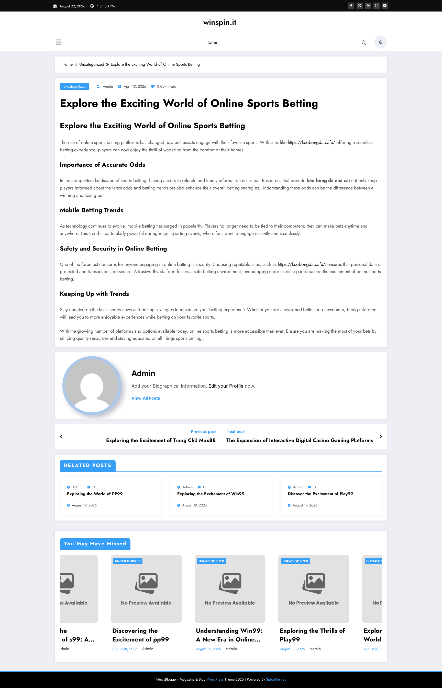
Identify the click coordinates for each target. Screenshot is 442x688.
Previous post (203, 431)
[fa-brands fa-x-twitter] (360, 6)
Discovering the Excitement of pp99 (89, 635)
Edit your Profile (226, 386)
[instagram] (376, 6)
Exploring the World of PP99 (95, 494)
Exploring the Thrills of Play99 (261, 635)
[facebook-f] (351, 6)
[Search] (364, 43)
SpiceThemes (276, 679)
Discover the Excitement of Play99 (320, 494)
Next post (235, 431)
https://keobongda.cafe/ (311, 142)
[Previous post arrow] (61, 437)
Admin (108, 86)
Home (211, 42)
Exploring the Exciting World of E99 (344, 635)
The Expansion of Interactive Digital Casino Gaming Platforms (299, 440)
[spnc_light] (380, 42)
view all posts (145, 398)
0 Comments (166, 86)
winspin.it (219, 22)
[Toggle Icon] (58, 43)
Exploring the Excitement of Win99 (211, 494)
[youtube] (385, 6)
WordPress (215, 679)
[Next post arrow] (380, 437)
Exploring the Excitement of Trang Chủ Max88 (161, 440)
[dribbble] (368, 6)
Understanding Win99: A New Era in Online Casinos (178, 635)
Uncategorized (74, 86)
